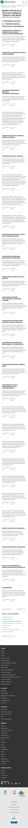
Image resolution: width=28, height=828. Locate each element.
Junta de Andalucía (2, 2)
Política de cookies (14, 809)
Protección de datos (14, 812)
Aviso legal (14, 804)
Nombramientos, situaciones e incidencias (12, 621)
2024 (9, 5)
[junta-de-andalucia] (19, 783)
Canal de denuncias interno (14, 807)
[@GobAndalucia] (1, 783)
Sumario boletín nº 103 (9, 636)
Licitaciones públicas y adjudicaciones (11, 629)
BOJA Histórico (4, 5)
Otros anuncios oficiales (8, 631)
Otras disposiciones (7, 625)
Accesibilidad (14, 801)
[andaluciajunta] (5, 783)
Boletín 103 (13, 5)
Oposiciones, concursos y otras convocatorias (13, 623)
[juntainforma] (16, 783)
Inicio (10, 2)
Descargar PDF (6, 44)
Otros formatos (13, 44)
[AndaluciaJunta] (12, 783)
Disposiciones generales (8, 617)
